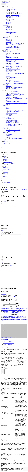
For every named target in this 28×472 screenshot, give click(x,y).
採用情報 (5, 141)
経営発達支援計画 (10, 9)
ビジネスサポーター (11, 10)
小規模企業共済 (10, 71)
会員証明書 (8, 86)
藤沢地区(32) (14, 317)
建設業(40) (16, 310)
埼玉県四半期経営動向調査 (12, 93)
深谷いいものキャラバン (12, 54)
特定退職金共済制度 (11, 70)
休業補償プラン (10, 78)
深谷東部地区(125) (5, 316)
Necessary (4, 390)
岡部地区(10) (13, 319)
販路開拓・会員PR (7, 52)
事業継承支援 (9, 22)
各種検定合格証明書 (11, 88)
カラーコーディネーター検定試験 (14, 44)
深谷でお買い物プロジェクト (13, 53)
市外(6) (2, 320)
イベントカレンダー (11, 107)
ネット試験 (8, 42)
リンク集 (5, 347)
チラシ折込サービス (11, 61)
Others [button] (2, 465)
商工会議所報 (9, 134)
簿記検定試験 (9, 39)
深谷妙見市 (8, 115)
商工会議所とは (10, 118)
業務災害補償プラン (11, 80)
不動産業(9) (11, 310)
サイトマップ (6, 345)
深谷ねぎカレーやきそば (12, 57)
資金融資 (5, 25)
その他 (2, 201)
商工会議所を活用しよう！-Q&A (14, 124)
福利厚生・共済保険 (8, 67)
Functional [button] (3, 439)
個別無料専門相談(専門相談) (13, 12)
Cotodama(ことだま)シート (12, 15)
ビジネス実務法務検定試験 (12, 46)
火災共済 (8, 76)
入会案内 (5, 128)
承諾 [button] (4, 367)
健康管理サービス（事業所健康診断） (15, 83)
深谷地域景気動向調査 (11, 97)
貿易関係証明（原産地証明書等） (14, 87)
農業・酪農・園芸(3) (13, 312)
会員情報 (5, 50)
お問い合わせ (6, 143)
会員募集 (5, 140)
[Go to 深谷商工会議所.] (1, 189)
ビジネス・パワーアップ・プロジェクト (16, 8)
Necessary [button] (3, 389)
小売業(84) (3, 308)
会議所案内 (6, 117)
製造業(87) (13, 311)
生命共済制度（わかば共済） (13, 69)
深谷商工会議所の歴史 (11, 121)
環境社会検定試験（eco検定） (13, 47)
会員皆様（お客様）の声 (12, 131)
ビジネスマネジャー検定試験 (13, 49)
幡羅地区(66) (13, 316)
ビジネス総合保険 (10, 77)
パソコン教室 (9, 33)
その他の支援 (9, 23)
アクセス (5, 127)
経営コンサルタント (9, 201)
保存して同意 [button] (4, 470)
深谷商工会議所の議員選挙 (12, 122)
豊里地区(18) (7, 319)
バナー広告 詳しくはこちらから (8, 337)
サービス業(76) (15, 308)
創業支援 (8, 20)
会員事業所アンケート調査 (12, 101)
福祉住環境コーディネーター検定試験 (15, 43)
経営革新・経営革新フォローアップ (14, 13)
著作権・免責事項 (7, 344)
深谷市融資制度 (10, 29)
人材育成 (5, 30)
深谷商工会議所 (4, 339)
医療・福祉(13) (22, 308)
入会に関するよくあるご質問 (13, 130)
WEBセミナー (9, 34)
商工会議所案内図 (10, 125)
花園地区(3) (24, 319)
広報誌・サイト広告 (11, 60)
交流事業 (8, 137)
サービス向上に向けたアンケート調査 (15, 94)
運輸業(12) (21, 310)
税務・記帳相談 (10, 17)
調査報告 (5, 90)
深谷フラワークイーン (11, 113)
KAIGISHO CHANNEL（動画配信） (15, 138)
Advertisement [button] (4, 458)
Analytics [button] (3, 452)
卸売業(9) (8, 311)
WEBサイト (3, 230)
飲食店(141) (8, 308)
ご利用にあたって (7, 341)
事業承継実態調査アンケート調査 (14, 96)
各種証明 (5, 84)
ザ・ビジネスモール (11, 64)
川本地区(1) (18, 319)
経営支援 (5, 6)
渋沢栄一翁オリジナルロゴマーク (14, 66)
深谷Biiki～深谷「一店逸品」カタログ (15, 59)
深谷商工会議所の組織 (11, 120)
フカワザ (8, 56)
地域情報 (5, 105)
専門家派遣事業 (10, 19)
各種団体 (8, 135)
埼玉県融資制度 (10, 27)
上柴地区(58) (19, 316)
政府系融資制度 (10, 26)
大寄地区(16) (20, 317)
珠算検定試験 (9, 40)
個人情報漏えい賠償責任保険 (13, 81)
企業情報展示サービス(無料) (13, 63)
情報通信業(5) (19, 311)
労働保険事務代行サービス (12, 16)
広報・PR (5, 132)
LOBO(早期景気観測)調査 (12, 91)
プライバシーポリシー (8, 343)
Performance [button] (3, 445)
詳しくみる (12, 233)
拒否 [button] (2, 367)
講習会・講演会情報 (11, 32)
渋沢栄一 (8, 108)
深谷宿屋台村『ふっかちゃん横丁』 (14, 110)
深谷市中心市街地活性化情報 (13, 111)
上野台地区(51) (7, 317)
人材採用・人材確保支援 (12, 36)
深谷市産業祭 (9, 114)
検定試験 (5, 37)
